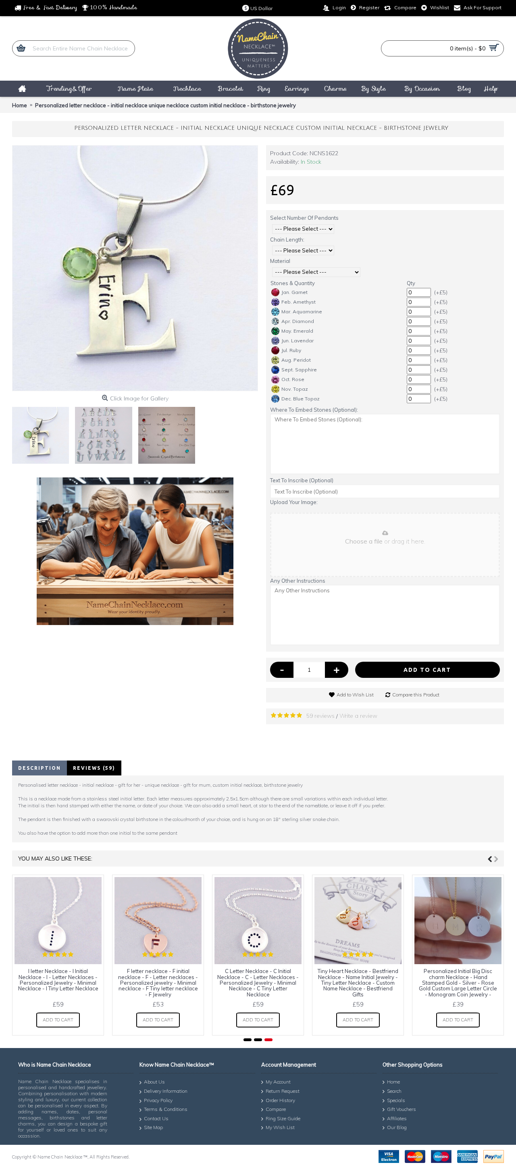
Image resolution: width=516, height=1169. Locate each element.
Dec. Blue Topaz (300, 399)
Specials (396, 1100)
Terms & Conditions (165, 1109)
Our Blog (397, 1128)
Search (394, 1091)
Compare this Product (415, 695)
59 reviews (320, 715)
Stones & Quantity (292, 283)
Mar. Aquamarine (301, 311)
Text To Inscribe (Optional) (301, 480)
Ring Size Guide (283, 1118)
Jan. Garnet (294, 292)
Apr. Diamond (297, 321)
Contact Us (156, 1118)
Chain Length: (287, 239)
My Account (278, 1082)
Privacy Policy (158, 1100)
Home (393, 1082)
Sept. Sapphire (299, 370)
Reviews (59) (94, 768)
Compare (276, 1109)
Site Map (153, 1128)
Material (280, 261)
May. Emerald (297, 331)
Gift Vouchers (401, 1109)
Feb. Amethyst (298, 302)
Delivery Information (165, 1091)
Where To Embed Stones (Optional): (314, 409)
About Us (154, 1082)
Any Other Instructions (297, 580)
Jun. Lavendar (297, 341)
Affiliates (397, 1118)
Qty (411, 283)
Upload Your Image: (294, 502)
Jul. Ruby (291, 350)
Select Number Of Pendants (304, 218)
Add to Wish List (355, 695)
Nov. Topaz (294, 389)
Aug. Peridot (296, 360)
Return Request (283, 1091)
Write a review (358, 715)
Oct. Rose (292, 379)
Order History (280, 1100)
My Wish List (280, 1128)
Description (39, 768)
